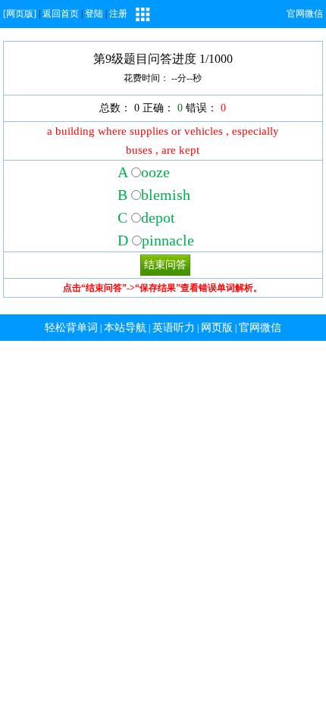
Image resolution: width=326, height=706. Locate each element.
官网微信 (305, 13)
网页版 (217, 327)
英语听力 (173, 327)
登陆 (94, 13)
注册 (118, 13)
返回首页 (60, 13)
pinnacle (168, 240)
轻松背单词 (71, 327)
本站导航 (125, 327)
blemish (165, 194)
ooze (155, 172)
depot (158, 217)
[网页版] (19, 13)
